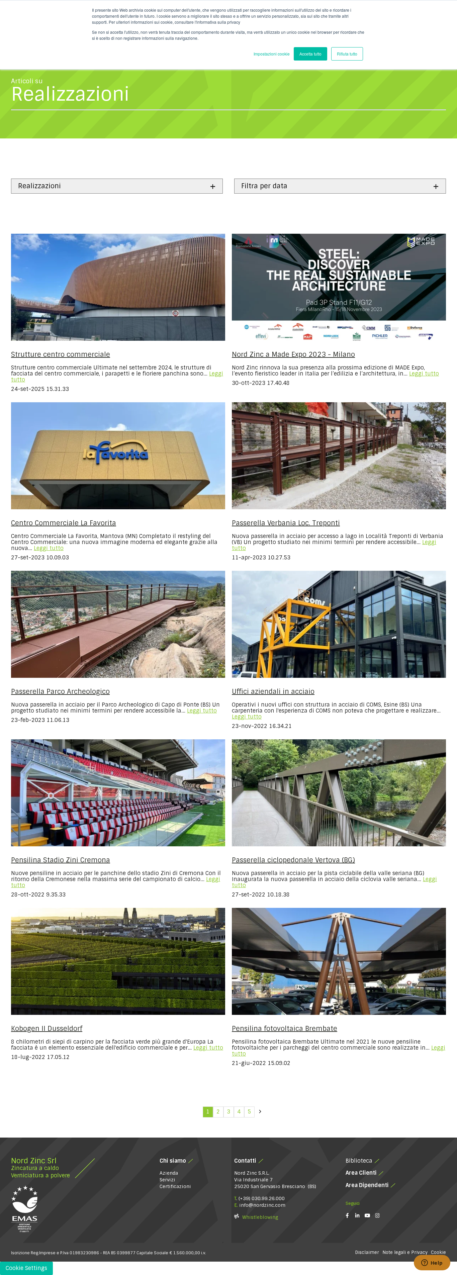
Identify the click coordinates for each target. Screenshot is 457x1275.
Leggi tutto (424, 373)
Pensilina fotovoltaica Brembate (284, 1028)
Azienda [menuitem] (169, 1173)
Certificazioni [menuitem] (175, 1186)
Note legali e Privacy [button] (405, 1252)
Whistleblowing (260, 1217)
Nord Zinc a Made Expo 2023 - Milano (293, 354)
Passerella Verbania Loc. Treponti (286, 523)
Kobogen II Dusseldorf (46, 1028)
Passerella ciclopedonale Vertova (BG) (293, 860)
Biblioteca (359, 1160)
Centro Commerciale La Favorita (63, 523)
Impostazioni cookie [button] (272, 54)
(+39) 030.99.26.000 (262, 1198)
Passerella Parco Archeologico (60, 691)
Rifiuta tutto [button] (347, 54)
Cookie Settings (26, 1268)
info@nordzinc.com (262, 1205)
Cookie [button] (438, 1252)
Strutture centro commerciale (60, 354)
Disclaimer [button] (367, 1252)
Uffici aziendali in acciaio (273, 691)
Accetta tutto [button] (310, 54)
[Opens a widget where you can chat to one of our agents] (432, 1263)
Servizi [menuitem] (167, 1180)
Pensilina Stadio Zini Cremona (60, 860)
